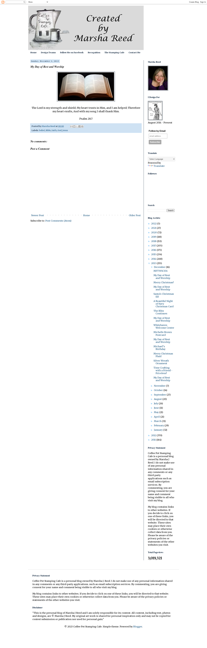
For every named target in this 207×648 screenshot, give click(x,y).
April (157, 416)
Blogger (137, 626)
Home (33, 52)
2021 (154, 227)
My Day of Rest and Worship (161, 276)
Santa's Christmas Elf (163, 295)
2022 (154, 223)
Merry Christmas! (163, 282)
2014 (154, 258)
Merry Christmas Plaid (163, 355)
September (160, 394)
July (156, 403)
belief (42, 130)
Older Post (135, 215)
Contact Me (134, 52)
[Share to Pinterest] (82, 126)
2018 (154, 241)
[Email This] (71, 126)
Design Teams (48, 52)
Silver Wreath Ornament (161, 362)
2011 (153, 439)
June (156, 407)
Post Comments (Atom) (58, 220)
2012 (154, 435)
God (59, 130)
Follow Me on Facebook (72, 52)
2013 (154, 263)
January (158, 429)
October (158, 390)
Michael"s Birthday (159, 347)
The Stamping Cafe (114, 52)
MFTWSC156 (160, 270)
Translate (159, 166)
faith (54, 130)
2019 (154, 236)
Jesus (65, 130)
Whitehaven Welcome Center (163, 326)
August (158, 399)
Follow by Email (157, 131)
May (156, 412)
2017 (154, 245)
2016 (154, 250)
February (159, 425)
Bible (48, 130)
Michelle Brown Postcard (162, 333)
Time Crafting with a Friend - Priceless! (162, 370)
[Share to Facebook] (79, 126)
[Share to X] (76, 126)
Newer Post (37, 215)
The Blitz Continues (160, 312)
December (160, 267)
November (160, 385)
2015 (154, 254)
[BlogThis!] (74, 126)
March (158, 421)
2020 (154, 232)
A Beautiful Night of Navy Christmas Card (163, 304)
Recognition (94, 52)
